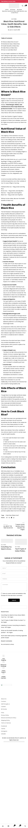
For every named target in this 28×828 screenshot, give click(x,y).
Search (2, 607)
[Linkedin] (11, 517)
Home (6, 9)
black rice (13, 511)
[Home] (3, 826)
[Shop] (8, 826)
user (10, 30)
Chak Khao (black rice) (12, 515)
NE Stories (12, 9)
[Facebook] (7, 517)
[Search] (22, 5)
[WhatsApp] (14, 517)
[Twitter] (9, 517)
